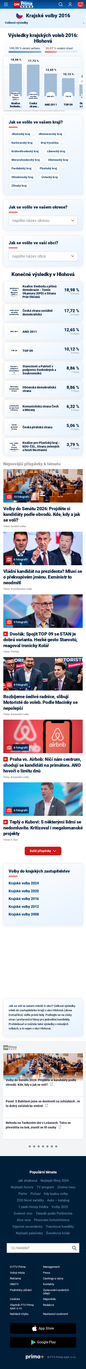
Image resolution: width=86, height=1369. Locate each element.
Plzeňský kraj (48, 168)
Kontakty (48, 1284)
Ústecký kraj (49, 177)
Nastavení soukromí (55, 1314)
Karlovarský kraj (21, 142)
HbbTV (14, 1284)
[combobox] (41, 220)
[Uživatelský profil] (70, 4)
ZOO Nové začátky (30, 1200)
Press (46, 1272)
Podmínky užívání (21, 1290)
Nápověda (49, 1299)
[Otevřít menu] (6, 4)
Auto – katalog (58, 1200)
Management (51, 1266)
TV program (45, 1187)
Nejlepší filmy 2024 (55, 1181)
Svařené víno (23, 1213)
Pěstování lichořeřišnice (51, 1220)
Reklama (15, 1278)
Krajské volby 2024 (24, 883)
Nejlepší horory (22, 1187)
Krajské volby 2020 (24, 891)
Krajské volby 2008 (24, 914)
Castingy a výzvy (53, 1278)
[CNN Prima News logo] (23, 4)
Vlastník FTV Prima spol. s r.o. (22, 1306)
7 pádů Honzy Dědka (33, 1207)
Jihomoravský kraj (50, 134)
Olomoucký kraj (58, 159)
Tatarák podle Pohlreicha (54, 1213)
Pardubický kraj (21, 168)
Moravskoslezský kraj (25, 159)
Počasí (35, 1194)
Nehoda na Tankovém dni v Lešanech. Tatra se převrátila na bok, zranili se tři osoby (38, 1125)
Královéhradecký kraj (25, 151)
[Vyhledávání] (60, 4)
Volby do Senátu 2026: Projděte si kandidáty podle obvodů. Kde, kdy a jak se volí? (41, 1082)
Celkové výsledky (16, 22)
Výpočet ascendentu (27, 1227)
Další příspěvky (41, 851)
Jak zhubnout (27, 1181)
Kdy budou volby (56, 1194)
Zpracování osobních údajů (56, 1291)
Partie (23, 1194)
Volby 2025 (60, 1207)
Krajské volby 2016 (24, 899)
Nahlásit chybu (19, 1314)
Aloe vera (24, 1220)
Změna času (66, 1187)
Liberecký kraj (56, 151)
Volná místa (17, 1272)
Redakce (48, 1305)
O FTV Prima (18, 1266)
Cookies (15, 1299)
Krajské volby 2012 (24, 907)
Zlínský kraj (18, 185)
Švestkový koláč (58, 1233)
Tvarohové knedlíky (60, 1227)
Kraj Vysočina (49, 142)
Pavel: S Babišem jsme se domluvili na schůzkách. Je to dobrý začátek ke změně (43, 1104)
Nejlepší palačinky (29, 1233)
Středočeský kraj (22, 177)
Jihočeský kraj (20, 134)
